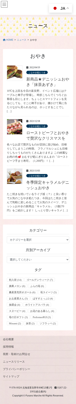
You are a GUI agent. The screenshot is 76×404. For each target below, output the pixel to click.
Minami (15, 323)
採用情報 (8, 346)
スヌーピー (17, 311)
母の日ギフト (18, 317)
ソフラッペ (48, 323)
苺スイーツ (48, 292)
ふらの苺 (37, 286)
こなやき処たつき (37, 72)
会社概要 (8, 339)
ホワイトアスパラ (37, 304)
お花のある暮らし (42, 311)
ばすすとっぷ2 (43, 298)
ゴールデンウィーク (40, 279)
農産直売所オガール (22, 292)
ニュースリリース (14, 361)
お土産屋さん (18, 298)
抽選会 (14, 304)
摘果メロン (17, 286)
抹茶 (30, 323)
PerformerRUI (42, 317)
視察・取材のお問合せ (16, 354)
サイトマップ (11, 376)
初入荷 (15, 279)
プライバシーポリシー (16, 369)
